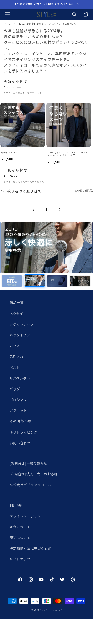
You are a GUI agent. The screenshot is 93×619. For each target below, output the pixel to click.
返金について (20, 526)
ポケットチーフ (22, 324)
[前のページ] (33, 210)
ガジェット (18, 410)
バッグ (15, 388)
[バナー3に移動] (57, 281)
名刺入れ (16, 356)
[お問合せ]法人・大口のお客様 (34, 474)
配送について (20, 537)
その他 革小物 (20, 421)
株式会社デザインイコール (30, 484)
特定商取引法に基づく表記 (30, 548)
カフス (15, 345)
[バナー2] (46, 247)
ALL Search (12, 176)
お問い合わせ (20, 442)
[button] (7, 14)
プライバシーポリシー (27, 516)
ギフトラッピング (23, 432)
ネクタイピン (20, 334)
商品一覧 (16, 302)
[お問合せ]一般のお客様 (28, 463)
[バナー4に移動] (80, 281)
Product (10, 87)
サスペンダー (20, 378)
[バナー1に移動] (12, 281)
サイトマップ (20, 559)
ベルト (15, 367)
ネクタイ (16, 313)
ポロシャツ (18, 399)
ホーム (7, 23)
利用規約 (16, 505)
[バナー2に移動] (34, 280)
